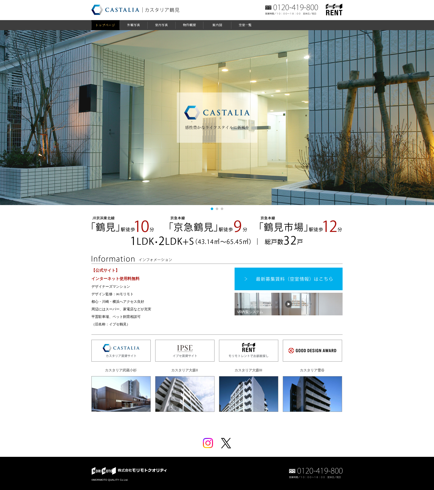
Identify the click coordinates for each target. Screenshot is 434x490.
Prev (10, 115)
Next (424, 115)
